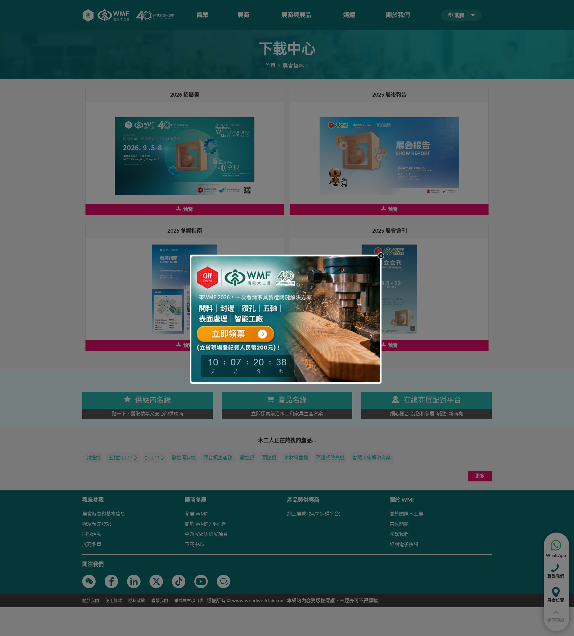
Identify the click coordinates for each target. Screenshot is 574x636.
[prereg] (246, 333)
